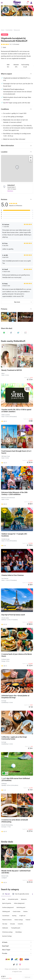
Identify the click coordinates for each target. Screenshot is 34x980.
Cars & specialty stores (22, 894)
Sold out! (27, 977)
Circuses (12, 924)
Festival (28, 919)
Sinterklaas (18, 932)
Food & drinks (9, 30)
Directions (10, 191)
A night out (22, 915)
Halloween (5, 928)
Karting (14, 915)
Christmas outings (7, 932)
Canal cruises (16, 911)
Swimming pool (21, 907)
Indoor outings (19, 919)
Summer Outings (7, 936)
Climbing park (6, 911)
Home (2, 30)
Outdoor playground (8, 907)
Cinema (25, 911)
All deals (4, 942)
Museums (24, 899)
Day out (7, 894)
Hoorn (4, 47)
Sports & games (6, 903)
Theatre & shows (7, 919)
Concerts (20, 924)
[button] (27, 3)
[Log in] (31, 3)
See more (17, 302)
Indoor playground (19, 903)
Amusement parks (13, 899)
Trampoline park (15, 928)
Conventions (5, 915)
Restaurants (17, 30)
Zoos (3, 899)
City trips (4, 924)
